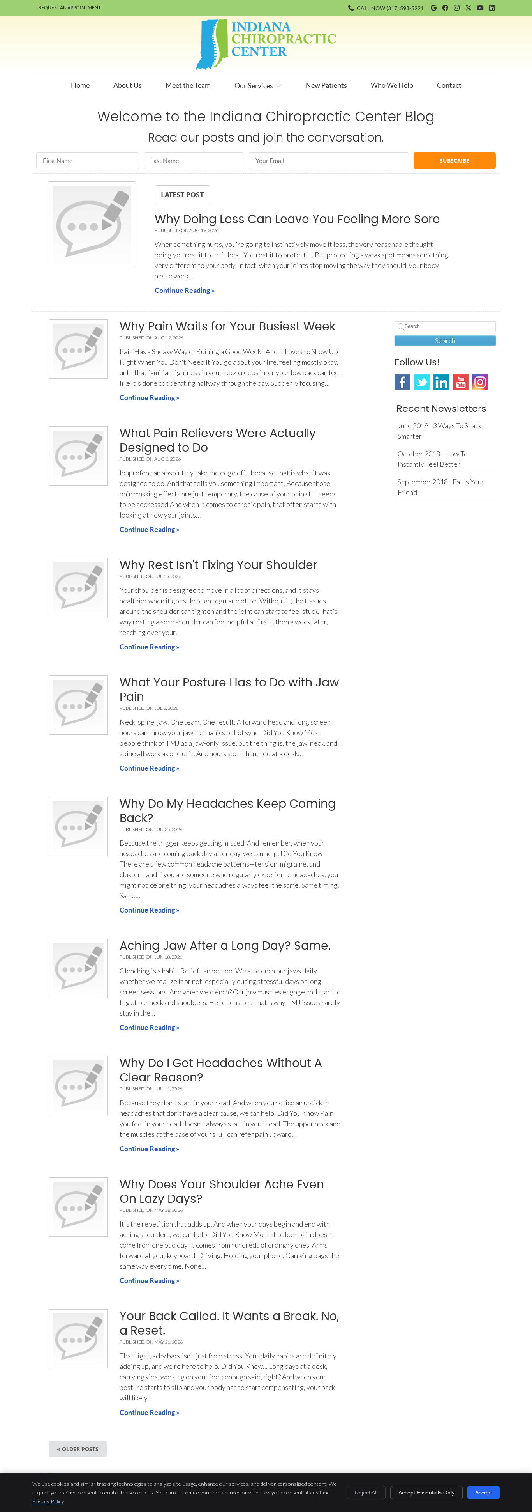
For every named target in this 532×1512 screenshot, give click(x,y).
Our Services (253, 86)
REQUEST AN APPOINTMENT (69, 7)
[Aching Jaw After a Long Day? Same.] (78, 968)
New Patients (326, 85)
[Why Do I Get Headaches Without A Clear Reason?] (78, 1085)
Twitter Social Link (422, 382)
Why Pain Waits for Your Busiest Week (227, 327)
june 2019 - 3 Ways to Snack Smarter (439, 430)
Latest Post (182, 194)
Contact (449, 85)
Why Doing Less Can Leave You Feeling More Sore (297, 219)
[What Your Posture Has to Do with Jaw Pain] (78, 705)
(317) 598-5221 (405, 8)
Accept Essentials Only (426, 1492)
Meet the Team (188, 85)
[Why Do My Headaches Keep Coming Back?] (78, 826)
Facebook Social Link (402, 382)
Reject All (366, 1492)
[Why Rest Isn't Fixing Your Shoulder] (78, 587)
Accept (483, 1492)
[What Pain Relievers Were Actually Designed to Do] (78, 456)
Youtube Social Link (461, 382)
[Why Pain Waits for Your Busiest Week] (78, 349)
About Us (127, 85)
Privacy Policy (48, 1501)
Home (80, 85)
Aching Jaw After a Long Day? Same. (225, 946)
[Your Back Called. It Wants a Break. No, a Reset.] (78, 1338)
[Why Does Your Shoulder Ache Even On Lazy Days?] (78, 1207)
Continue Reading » (185, 290)
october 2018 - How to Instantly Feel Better (433, 458)
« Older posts (78, 1449)
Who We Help (392, 85)
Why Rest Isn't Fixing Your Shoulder (218, 565)
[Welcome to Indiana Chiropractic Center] (266, 67)
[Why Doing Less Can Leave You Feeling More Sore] (92, 226)
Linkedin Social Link (441, 382)
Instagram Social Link (480, 382)
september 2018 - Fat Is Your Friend (441, 486)
